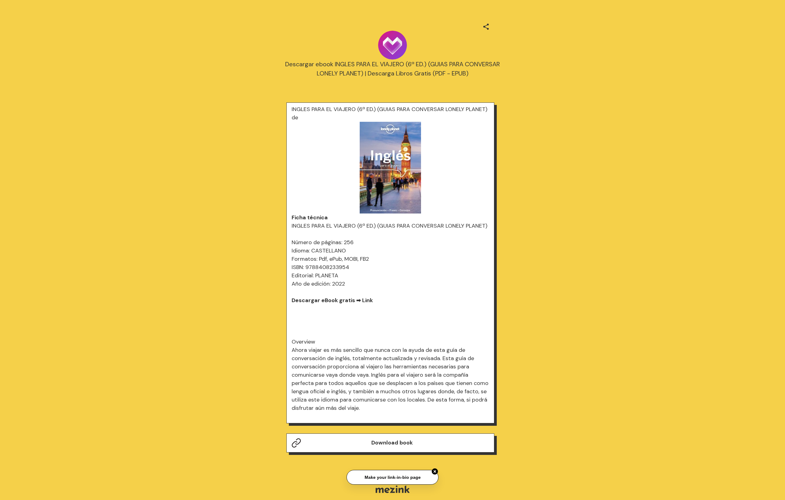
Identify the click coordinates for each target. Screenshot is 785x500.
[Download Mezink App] (393, 489)
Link (367, 300)
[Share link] (486, 26)
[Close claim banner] (435, 470)
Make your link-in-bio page (392, 476)
